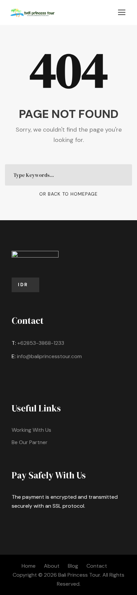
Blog (73, 565)
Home (29, 565)
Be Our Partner (30, 442)
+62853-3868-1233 (40, 342)
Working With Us (31, 429)
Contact (96, 565)
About (52, 565)
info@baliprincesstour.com (49, 356)
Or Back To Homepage (68, 194)
